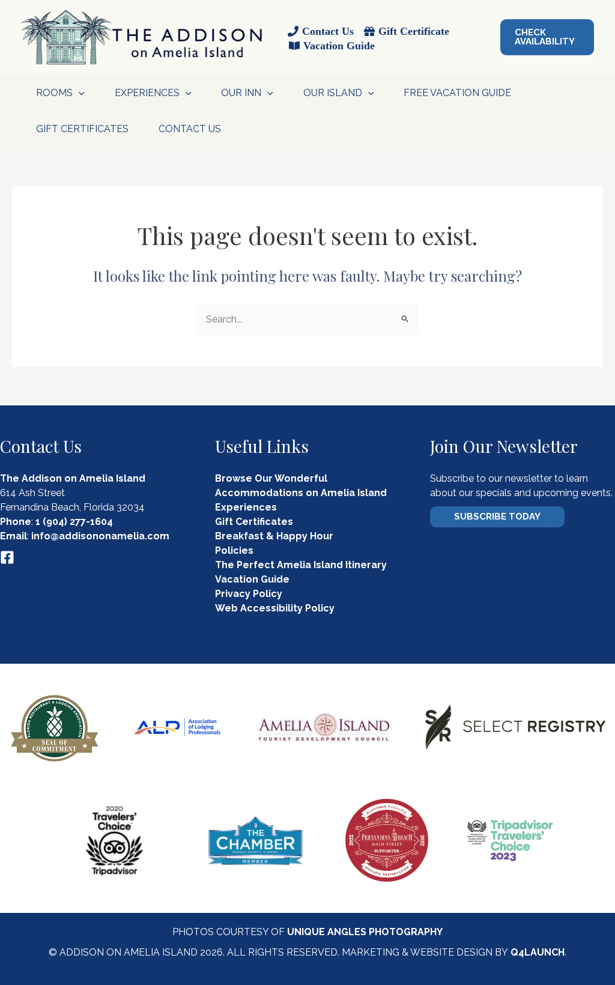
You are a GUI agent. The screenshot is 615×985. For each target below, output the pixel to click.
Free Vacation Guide (457, 92)
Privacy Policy (248, 593)
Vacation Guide (252, 579)
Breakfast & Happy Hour (274, 536)
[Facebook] (7, 557)
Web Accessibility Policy (275, 608)
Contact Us (190, 129)
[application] (79, 93)
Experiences (246, 507)
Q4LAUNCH (537, 952)
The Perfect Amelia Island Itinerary (301, 565)
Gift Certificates (82, 129)
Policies (234, 550)
